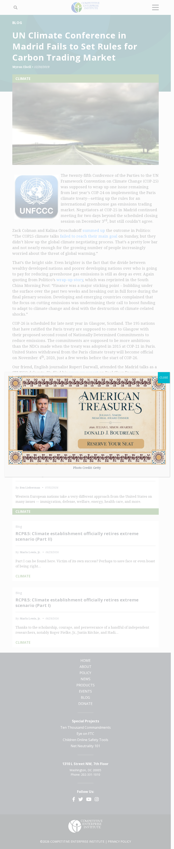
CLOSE (164, 377)
